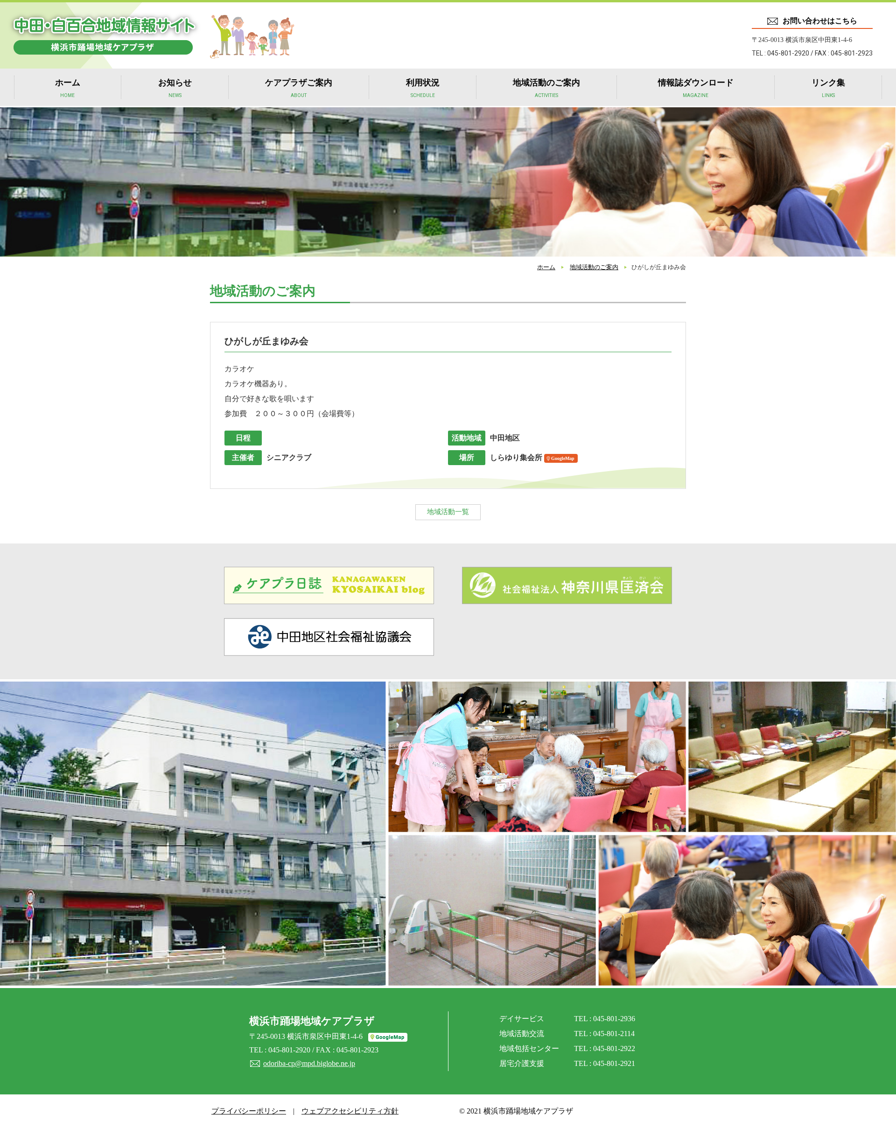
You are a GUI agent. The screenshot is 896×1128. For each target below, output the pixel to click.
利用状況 (423, 88)
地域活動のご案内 (546, 88)
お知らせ (175, 88)
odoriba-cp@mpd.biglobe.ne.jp (309, 1063)
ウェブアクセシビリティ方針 (350, 1111)
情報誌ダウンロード (696, 88)
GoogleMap (562, 458)
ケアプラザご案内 (298, 88)
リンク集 (828, 88)
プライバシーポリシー (248, 1111)
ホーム (67, 88)
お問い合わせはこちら (820, 21)
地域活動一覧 (448, 511)
